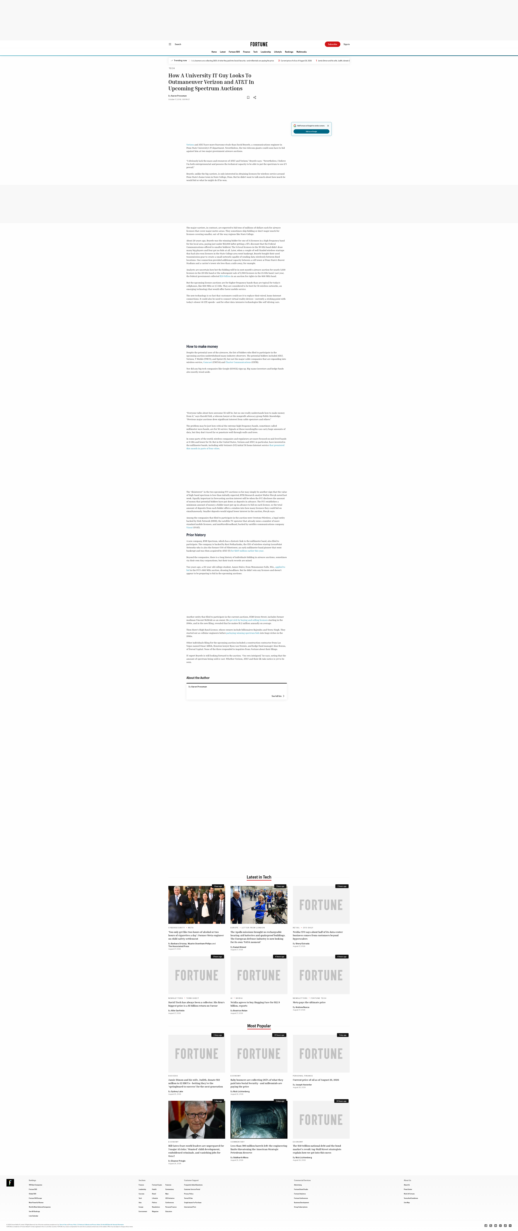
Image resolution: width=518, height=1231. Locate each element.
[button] (214, 51)
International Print (190, 1207)
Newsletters (175, 998)
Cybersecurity (176, 928)
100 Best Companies (35, 1185)
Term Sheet (192, 998)
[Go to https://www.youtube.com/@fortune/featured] (510, 1225)
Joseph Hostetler (304, 1085)
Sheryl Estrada (302, 944)
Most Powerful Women (36, 1202)
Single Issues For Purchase (192, 1202)
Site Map (407, 1202)
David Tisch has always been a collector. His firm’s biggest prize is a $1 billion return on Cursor (196, 1004)
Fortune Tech (318, 998)
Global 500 (32, 1194)
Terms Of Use (188, 1198)
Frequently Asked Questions (193, 1185)
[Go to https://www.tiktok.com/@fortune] (505, 1225)
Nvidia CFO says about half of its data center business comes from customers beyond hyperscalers (318, 935)
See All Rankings (34, 1211)
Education (168, 1211)
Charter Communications (238, 362)
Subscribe (332, 44)
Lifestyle (278, 51)
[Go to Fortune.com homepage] (259, 44)
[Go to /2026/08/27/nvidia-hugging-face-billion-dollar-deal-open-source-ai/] (259, 975)
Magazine (155, 1211)
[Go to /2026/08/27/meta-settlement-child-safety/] (196, 905)
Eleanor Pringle (178, 1161)
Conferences (169, 1202)
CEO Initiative (169, 1198)
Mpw (166, 1194)
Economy (236, 1076)
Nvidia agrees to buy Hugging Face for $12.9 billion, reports (255, 1004)
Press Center (408, 1189)
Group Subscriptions (300, 1207)
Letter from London (253, 928)
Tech (255, 51)
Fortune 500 (234, 51)
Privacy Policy (188, 1194)
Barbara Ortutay (179, 944)
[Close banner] (328, 125)
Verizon (190, 144)
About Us (407, 1185)
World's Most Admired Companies (40, 1207)
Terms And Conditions (411, 1198)
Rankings (289, 51)
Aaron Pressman (179, 96)
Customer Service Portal (192, 1189)
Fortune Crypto (157, 1185)
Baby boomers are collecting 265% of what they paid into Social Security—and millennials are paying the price (257, 1083)
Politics (154, 1202)
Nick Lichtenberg (241, 1092)
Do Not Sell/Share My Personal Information (112, 1224)
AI (232, 998)
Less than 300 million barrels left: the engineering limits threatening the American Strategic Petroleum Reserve (259, 1149)
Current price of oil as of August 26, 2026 (245, 60)
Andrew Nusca (302, 1007)
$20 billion (225, 276)
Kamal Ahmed (239, 947)
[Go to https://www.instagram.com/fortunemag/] (500, 1225)
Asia (140, 1202)
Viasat (189, 527)
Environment (143, 1211)
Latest (223, 51)
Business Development (301, 1202)
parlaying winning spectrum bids (243, 633)
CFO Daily (308, 928)
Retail (296, 928)
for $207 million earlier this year (247, 550)
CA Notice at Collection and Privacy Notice (88, 1224)
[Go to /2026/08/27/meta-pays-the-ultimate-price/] (321, 975)
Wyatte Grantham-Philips (200, 944)
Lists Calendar (33, 1216)
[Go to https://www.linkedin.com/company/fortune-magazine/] (495, 1225)
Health (154, 1189)
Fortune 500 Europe (35, 1198)
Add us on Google (311, 131)
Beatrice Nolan (240, 1011)
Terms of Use (63, 1224)
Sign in (347, 44)
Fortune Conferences (301, 1198)
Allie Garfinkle (178, 1011)
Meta (191, 928)
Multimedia (302, 51)
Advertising (298, 1185)
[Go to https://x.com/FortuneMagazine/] (490, 1225)
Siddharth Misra (240, 1158)
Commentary (238, 1142)
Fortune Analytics (300, 1194)
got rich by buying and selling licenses (248, 620)
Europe (234, 928)
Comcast (207, 362)
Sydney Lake (177, 1092)
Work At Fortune (409, 1194)
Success (173, 1076)
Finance (246, 51)
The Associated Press (178, 946)
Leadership (266, 51)
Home (214, 51)
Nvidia (239, 998)
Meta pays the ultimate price (309, 1002)
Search (178, 44)
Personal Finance (303, 1076)
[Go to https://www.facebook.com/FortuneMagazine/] (486, 1225)
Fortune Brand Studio (301, 1189)
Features (168, 1185)
